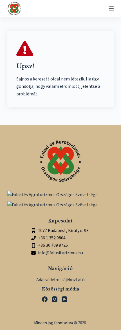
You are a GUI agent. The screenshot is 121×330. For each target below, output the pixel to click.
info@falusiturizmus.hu (60, 253)
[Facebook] (45, 299)
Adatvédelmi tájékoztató (60, 280)
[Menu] (111, 8)
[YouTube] (64, 299)
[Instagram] (54, 299)
